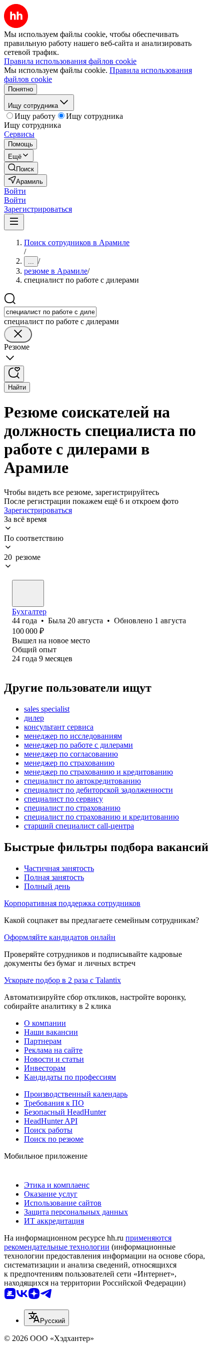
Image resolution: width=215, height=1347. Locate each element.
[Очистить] (18, 334)
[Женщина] (28, 593)
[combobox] (50, 312)
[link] (21, 168)
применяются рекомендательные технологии (88, 1242)
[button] (15, 191)
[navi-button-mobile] (14, 222)
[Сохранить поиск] (14, 374)
